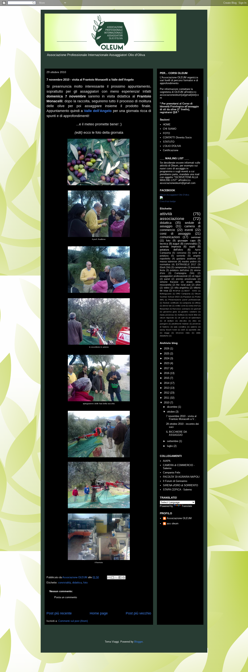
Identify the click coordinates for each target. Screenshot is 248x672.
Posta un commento (65, 597)
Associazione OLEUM (179, 518)
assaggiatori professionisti (174, 276)
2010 (167, 402)
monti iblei (192, 315)
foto (85, 582)
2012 (167, 392)
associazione (172, 218)
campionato (181, 267)
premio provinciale (186, 279)
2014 (167, 383)
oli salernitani (195, 318)
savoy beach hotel (168, 330)
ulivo (198, 284)
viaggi (166, 333)
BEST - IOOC (190, 291)
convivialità (64, 582)
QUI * (176, 112)
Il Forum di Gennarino (175, 481)
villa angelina (181, 287)
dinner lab (167, 306)
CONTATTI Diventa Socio (177, 137)
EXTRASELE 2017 (186, 264)
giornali (197, 309)
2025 (167, 353)
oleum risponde (167, 318)
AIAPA (166, 460)
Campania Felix (171, 472)
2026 (167, 348)
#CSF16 (176, 291)
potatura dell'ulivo (179, 270)
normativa (165, 264)
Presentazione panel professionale (184, 300)
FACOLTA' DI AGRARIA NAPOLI (181, 476)
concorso (181, 253)
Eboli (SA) (165, 267)
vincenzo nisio (183, 333)
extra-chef (193, 306)
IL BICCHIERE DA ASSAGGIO (176, 433)
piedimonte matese (180, 324)
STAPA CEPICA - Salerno (177, 489)
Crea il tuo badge (168, 201)
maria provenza (167, 315)
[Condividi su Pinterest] (124, 577)
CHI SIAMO (169, 128)
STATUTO (168, 141)
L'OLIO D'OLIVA (172, 146)
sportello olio (195, 330)
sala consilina (180, 327)
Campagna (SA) (184, 273)
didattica (77, 582)
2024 (167, 358)
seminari (196, 237)
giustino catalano (189, 312)
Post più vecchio (138, 613)
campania (187, 303)
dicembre (172, 406)
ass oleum (172, 523)
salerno (194, 327)
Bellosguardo (166, 294)
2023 (167, 363)
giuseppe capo (186, 240)
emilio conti (180, 306)
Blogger (138, 641)
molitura (181, 315)
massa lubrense (168, 261)
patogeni (164, 324)
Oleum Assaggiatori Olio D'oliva (174, 195)
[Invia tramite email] (109, 577)
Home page (99, 613)
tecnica (164, 243)
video (167, 287)
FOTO (166, 133)
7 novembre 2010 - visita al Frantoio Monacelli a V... (181, 418)
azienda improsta (170, 246)
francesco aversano (181, 309)
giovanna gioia (170, 312)
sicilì (183, 330)
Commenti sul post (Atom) (73, 620)
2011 (167, 397)
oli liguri (196, 276)
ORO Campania (183, 294)
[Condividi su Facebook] (120, 577)
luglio (170, 446)
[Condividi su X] (116, 577)
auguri (176, 243)
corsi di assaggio (175, 233)
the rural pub (183, 284)
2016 (167, 373)
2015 (167, 377)
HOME (166, 124)
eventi (189, 230)
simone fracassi (169, 282)
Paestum (187, 297)
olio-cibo (183, 321)
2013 (167, 387)
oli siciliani (169, 321)
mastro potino (189, 261)
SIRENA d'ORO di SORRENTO (180, 485)
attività (166, 213)
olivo (194, 321)
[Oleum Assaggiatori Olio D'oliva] (161, 198)
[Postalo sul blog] (113, 577)
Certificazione (170, 150)
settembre (173, 441)
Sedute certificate (171, 303)
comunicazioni (170, 237)
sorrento (181, 255)
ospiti (192, 246)
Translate (187, 506)
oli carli (181, 318)
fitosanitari (164, 309)
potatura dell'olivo (171, 249)
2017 (167, 368)
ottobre (171, 411)
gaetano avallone (186, 258)
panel (167, 279)
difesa (198, 303)
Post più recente (59, 613)
